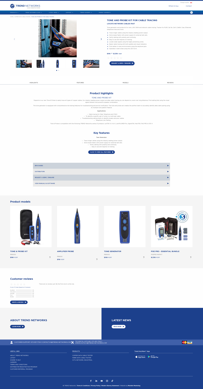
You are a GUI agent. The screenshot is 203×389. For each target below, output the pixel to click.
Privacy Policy (95, 385)
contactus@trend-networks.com (56, 342)
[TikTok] (112, 381)
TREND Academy (85, 12)
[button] (56, 71)
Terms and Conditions (18, 364)
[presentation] (15, 39)
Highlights (34, 82)
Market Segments (105, 12)
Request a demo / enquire (121, 63)
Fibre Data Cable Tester (81, 357)
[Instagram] (107, 381)
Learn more (50, 257)
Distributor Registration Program (23, 367)
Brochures (39, 165)
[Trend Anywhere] (140, 356)
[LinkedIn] (96, 381)
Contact (189, 6)
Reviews (170, 82)
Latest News (53, 12)
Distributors (40, 171)
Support (69, 12)
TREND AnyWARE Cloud (32, 12)
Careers (13, 362)
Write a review (17, 302)
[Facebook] (91, 381)
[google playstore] (153, 356)
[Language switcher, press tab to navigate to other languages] (191, 2)
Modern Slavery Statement (110, 385)
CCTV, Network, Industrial (82, 360)
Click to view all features (100, 152)
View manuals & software (45, 183)
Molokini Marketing (134, 385)
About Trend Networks (19, 355)
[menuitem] (173, 6)
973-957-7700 (36, 342)
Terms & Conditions (83, 385)
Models (125, 82)
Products (13, 12)
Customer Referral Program (21, 369)
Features (80, 82)
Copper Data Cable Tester (22, 16)
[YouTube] (101, 381)
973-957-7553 (96, 341)
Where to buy (173, 6)
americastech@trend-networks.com (91, 343)
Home (11, 16)
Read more (117, 326)
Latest (12, 357)
